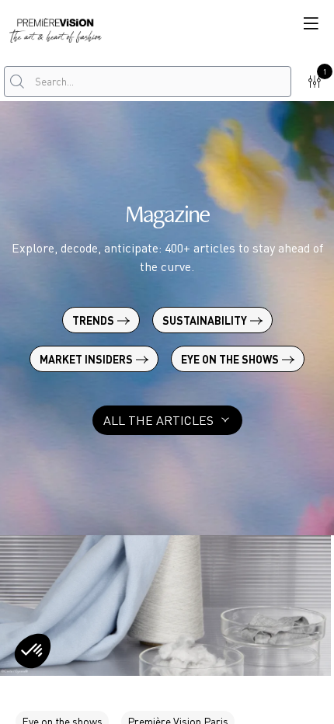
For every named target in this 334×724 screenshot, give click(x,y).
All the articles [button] (158, 420)
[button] (310, 23)
